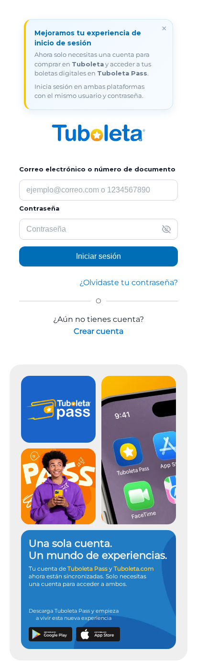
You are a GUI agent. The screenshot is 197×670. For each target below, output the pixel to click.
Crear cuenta (98, 331)
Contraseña (39, 208)
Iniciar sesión (98, 256)
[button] (166, 229)
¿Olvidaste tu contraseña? (128, 282)
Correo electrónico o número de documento (97, 169)
